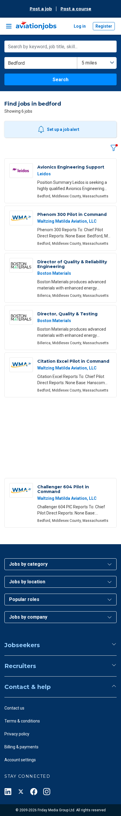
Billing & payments (21, 747)
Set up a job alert (63, 129)
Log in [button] (80, 26)
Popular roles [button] (24, 599)
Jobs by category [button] (28, 564)
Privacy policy (16, 734)
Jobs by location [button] (27, 581)
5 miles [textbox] (89, 63)
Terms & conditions (22, 721)
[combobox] (97, 63)
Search (60, 79)
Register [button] (103, 26)
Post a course (75, 8)
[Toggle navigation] (9, 26)
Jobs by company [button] (28, 617)
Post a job (41, 8)
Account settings (20, 759)
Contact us (14, 708)
